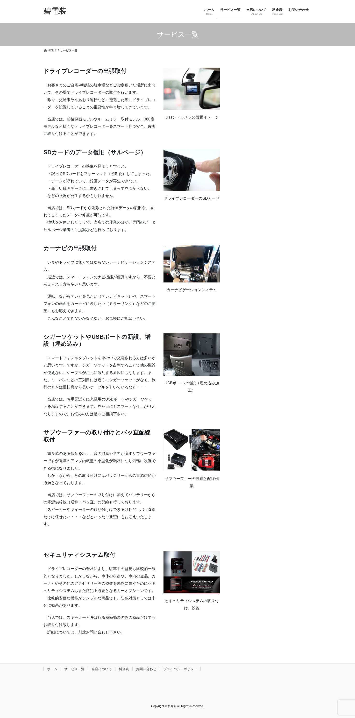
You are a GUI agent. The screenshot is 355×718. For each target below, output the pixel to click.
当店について (102, 669)
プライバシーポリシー (180, 669)
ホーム (52, 669)
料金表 (124, 669)
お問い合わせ (146, 669)
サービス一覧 (74, 669)
